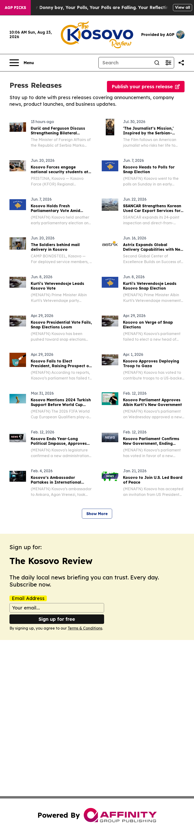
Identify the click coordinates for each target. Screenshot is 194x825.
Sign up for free (57, 619)
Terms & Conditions (85, 628)
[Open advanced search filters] (168, 62)
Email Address (28, 598)
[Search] (157, 62)
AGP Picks (15, 7)
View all (182, 7)
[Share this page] (181, 62)
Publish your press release (142, 86)
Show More (97, 513)
